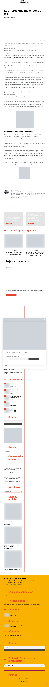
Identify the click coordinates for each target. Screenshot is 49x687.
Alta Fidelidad (36, 220)
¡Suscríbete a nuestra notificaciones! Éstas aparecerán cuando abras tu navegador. (23, 604)
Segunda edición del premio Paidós (14, 252)
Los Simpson (7, 595)
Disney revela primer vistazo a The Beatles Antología (11, 546)
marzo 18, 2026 (13, 405)
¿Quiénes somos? (18, 580)
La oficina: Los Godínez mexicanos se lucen (15, 397)
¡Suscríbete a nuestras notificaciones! (12, 635)
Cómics (5, 6)
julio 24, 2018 (30, 220)
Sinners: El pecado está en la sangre (15, 403)
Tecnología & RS (33, 214)
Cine (7, 215)
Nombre (8, 284)
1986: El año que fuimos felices (15, 384)
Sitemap (20, 582)
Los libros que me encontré (10, 208)
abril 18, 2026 (12, 393)
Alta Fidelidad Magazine (15, 578)
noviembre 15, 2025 (17, 254)
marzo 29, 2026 (13, 399)
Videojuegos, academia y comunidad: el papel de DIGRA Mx (24, 625)
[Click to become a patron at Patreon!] (24, 173)
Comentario (8, 270)
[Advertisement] (24, 29)
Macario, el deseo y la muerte (14, 481)
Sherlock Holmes (20, 208)
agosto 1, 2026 (13, 626)
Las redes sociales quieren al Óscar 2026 (12, 522)
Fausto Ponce (12, 17)
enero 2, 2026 (13, 411)
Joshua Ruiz (32, 255)
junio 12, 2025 (38, 255)
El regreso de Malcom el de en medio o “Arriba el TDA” (15, 390)
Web (33, 284)
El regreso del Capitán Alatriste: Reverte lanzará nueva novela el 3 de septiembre (35, 253)
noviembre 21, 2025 (8, 548)
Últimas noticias (8, 580)
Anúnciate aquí (27, 580)
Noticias (15, 250)
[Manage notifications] (46, 684)
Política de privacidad (11, 582)
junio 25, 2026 (13, 386)
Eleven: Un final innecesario (14, 410)
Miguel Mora (14, 220)
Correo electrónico (23, 284)
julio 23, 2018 (6, 17)
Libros (9, 6)
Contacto (35, 580)
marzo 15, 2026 (7, 524)
